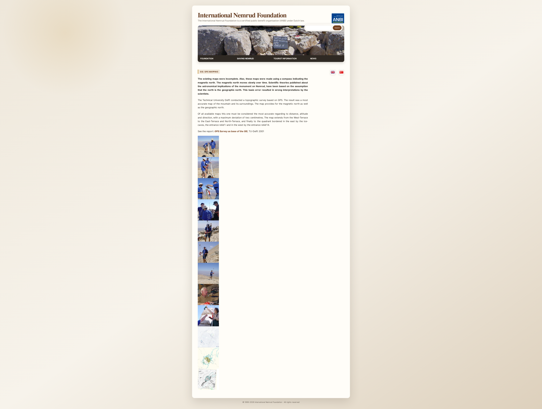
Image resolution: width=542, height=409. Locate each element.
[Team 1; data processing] (208, 304)
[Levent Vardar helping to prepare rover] (208, 219)
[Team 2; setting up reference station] (208, 156)
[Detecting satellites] (208, 240)
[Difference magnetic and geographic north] (208, 389)
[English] (333, 72)
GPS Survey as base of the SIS (231, 131)
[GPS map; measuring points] (208, 367)
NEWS (313, 58)
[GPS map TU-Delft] (208, 346)
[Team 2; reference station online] (208, 198)
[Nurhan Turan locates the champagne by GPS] (208, 325)
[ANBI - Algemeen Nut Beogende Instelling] (337, 18)
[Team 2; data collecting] (208, 262)
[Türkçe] (341, 72)
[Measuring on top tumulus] (208, 283)
